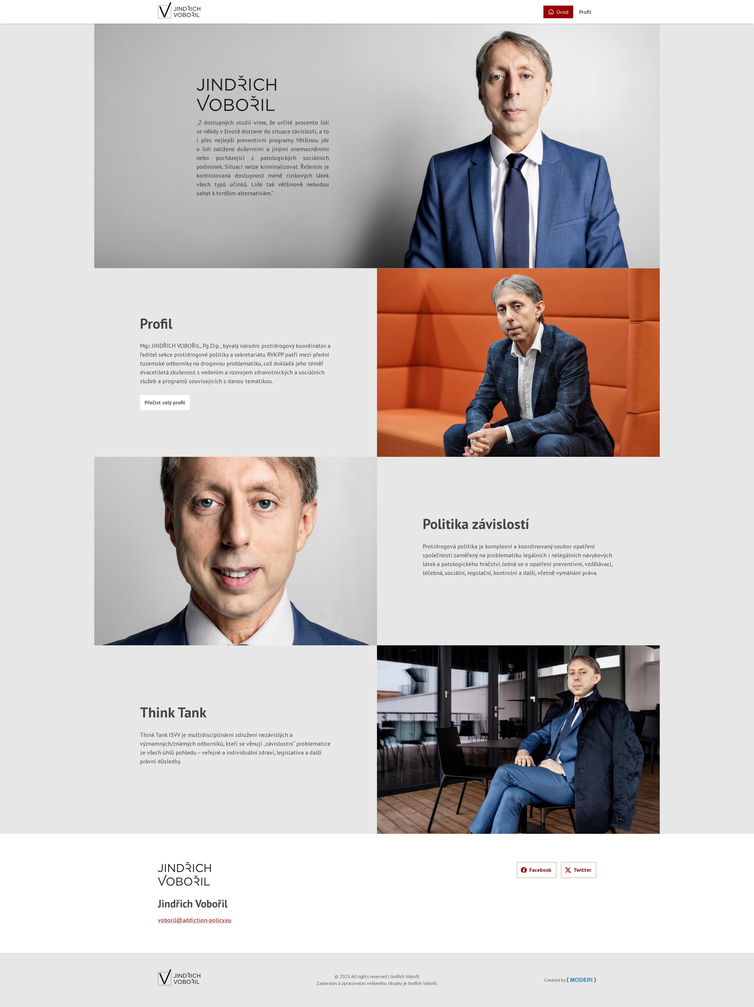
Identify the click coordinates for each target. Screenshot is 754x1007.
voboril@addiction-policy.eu (195, 920)
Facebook (540, 870)
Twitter (582, 870)
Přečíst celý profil (165, 402)
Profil (585, 12)
